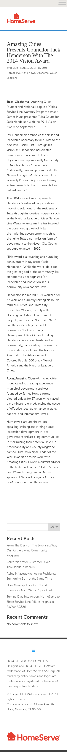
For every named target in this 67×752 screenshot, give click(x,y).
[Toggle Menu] (55, 21)
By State (42, 67)
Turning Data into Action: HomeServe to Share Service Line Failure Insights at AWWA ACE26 (33, 601)
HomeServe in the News (21, 72)
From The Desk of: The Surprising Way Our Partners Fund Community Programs (32, 550)
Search (54, 526)
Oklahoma (42, 72)
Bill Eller (14, 67)
